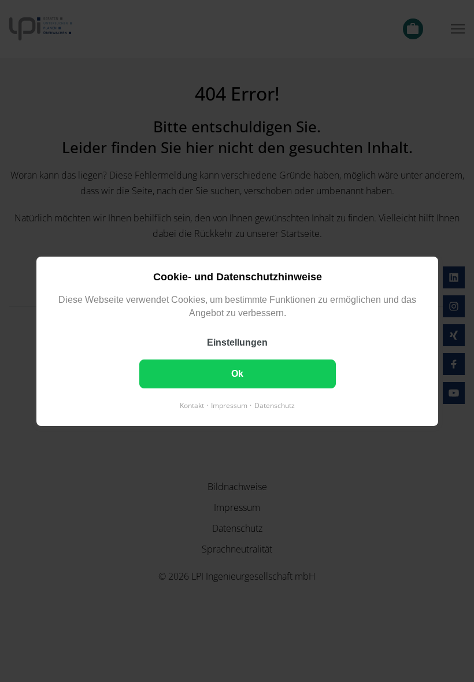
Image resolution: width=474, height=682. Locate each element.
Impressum (229, 405)
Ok (237, 373)
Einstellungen (237, 342)
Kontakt (192, 405)
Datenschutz (274, 405)
